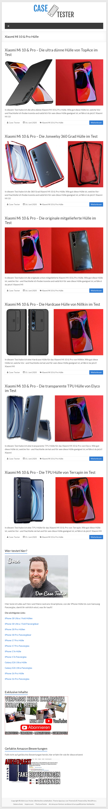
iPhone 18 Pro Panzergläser (18, 634)
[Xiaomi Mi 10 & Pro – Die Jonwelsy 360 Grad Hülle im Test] (54, 142)
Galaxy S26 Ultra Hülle (16, 662)
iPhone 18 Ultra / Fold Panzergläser (22, 623)
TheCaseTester (41, 804)
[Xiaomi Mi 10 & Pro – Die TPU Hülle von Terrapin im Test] (54, 478)
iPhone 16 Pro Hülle (14, 673)
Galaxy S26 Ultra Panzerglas (18, 667)
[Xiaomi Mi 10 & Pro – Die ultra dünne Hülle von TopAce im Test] (54, 60)
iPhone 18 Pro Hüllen (15, 629)
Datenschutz (18, 804)
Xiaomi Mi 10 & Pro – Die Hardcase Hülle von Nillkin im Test (52, 304)
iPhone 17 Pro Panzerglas (17, 645)
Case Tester (14, 122)
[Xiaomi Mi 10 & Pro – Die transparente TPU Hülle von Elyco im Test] (54, 396)
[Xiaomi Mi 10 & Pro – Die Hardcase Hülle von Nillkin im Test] (54, 310)
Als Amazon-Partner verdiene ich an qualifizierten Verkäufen (71, 804)
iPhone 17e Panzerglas (16, 656)
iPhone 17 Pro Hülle (14, 640)
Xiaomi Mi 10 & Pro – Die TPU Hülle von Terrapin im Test (50, 472)
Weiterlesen (96, 122)
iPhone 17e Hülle (13, 651)
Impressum (29, 804)
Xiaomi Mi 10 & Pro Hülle (52, 122)
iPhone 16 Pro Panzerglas (17, 678)
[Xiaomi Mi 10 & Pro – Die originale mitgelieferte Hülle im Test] (54, 228)
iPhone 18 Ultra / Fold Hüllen (18, 618)
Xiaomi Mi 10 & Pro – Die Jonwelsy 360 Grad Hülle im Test (51, 136)
